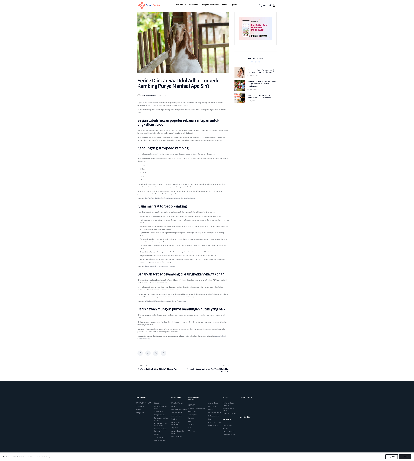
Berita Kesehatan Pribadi (228, 409)
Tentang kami (192, 415)
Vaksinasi (174, 419)
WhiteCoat (191, 431)
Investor (191, 418)
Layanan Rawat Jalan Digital (161, 407)
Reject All (392, 457)
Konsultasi (174, 406)
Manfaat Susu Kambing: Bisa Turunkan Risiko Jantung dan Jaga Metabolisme (170, 198)
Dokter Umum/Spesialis (179, 409)
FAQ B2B (157, 434)
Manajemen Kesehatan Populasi (161, 419)
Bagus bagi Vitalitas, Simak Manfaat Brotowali (160, 266)
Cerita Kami (192, 412)
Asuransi (138, 409)
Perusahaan (140, 406)
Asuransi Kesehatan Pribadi (177, 432)
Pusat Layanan (227, 425)
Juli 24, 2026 (251, 101)
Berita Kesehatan (177, 436)
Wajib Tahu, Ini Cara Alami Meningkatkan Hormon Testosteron (165, 301)
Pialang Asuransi (213, 416)
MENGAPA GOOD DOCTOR (193, 398)
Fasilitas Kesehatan (214, 413)
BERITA (225, 397)
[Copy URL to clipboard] (163, 353)
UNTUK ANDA (176, 397)
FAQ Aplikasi (226, 428)
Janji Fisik (174, 428)
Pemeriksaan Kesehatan (175, 423)
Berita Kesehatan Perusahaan (228, 404)
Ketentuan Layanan (229, 435)
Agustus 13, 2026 (252, 75)
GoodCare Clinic (159, 437)
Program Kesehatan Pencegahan (160, 424)
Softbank (191, 424)
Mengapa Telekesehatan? (196, 408)
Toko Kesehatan (176, 413)
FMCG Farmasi (213, 426)
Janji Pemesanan (176, 416)
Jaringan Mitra (140, 413)
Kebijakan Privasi (228, 431)
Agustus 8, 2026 (252, 89)
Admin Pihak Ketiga (214, 422)
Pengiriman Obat (159, 415)
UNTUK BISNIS (141, 397)
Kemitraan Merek (159, 441)
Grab (189, 421)
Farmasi (210, 419)
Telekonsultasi (159, 412)
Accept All (405, 457)
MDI (189, 428)
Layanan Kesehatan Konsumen (160, 430)
